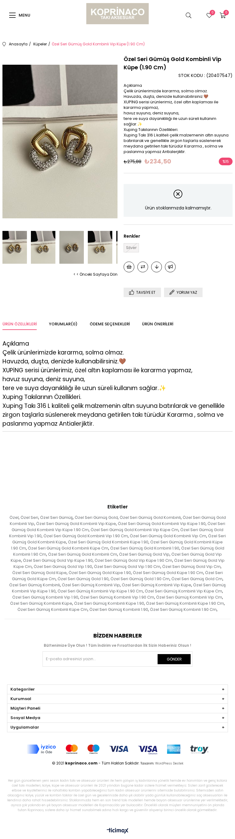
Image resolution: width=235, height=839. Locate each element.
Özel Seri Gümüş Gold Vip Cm (191, 566)
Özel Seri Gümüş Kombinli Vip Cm (189, 597)
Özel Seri (29, 517)
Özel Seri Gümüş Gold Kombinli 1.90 (144, 548)
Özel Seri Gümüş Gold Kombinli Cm (82, 554)
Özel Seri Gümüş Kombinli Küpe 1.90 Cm (185, 603)
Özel (14, 517)
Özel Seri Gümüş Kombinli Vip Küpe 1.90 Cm (100, 591)
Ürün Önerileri (157, 324)
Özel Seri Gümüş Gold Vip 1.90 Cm (127, 566)
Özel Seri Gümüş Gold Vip (144, 554)
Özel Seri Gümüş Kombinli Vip (91, 585)
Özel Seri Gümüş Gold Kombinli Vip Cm (168, 536)
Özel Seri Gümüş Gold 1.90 (83, 579)
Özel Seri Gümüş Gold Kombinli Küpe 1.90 (108, 542)
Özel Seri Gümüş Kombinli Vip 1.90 (45, 597)
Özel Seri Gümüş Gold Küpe (39, 573)
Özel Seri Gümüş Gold (96, 517)
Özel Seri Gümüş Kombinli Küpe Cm (52, 609)
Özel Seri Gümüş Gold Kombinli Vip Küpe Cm (134, 530)
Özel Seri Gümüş (56, 517)
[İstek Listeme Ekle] (129, 267)
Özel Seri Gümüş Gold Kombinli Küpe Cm (68, 548)
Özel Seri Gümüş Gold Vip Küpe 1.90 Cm (133, 560)
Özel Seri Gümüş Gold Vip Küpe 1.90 (58, 560)
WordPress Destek (169, 763)
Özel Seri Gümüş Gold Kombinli (150, 517)
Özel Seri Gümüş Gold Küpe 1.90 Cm (168, 573)
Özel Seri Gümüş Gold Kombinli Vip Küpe (76, 524)
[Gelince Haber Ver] (170, 267)
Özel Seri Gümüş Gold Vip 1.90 (63, 566)
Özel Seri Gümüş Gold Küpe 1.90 (100, 573)
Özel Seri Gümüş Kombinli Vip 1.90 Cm (117, 597)
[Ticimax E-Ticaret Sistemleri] (118, 831)
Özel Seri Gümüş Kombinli (34, 585)
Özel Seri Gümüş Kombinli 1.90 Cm (183, 609)
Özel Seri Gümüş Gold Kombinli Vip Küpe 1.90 (162, 524)
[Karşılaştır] (142, 267)
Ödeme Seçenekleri (110, 324)
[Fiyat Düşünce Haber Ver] (156, 267)
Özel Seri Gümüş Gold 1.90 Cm (140, 579)
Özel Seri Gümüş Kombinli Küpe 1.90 (109, 603)
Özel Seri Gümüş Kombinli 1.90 (118, 609)
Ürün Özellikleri (19, 324)
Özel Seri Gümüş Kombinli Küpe (41, 603)
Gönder (174, 659)
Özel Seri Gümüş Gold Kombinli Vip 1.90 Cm (85, 536)
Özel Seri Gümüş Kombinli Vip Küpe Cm (183, 591)
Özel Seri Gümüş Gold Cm (196, 579)
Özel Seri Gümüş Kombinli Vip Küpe (156, 585)
